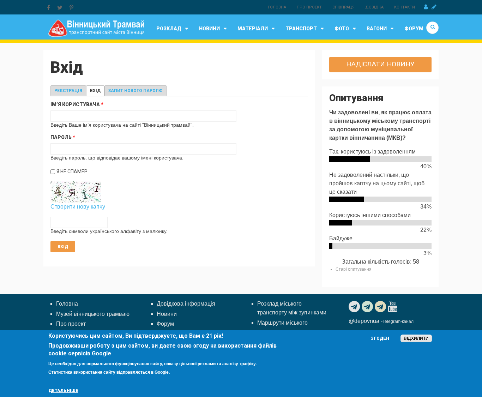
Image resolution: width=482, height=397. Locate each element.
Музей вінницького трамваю (92, 314)
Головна (277, 7)
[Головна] (96, 28)
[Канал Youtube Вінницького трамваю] (393, 306)
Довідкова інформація (186, 304)
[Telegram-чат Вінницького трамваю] (368, 306)
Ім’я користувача (76, 104)
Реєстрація (68, 90)
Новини (209, 28)
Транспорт (301, 28)
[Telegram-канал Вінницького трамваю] (355, 306)
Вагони (377, 28)
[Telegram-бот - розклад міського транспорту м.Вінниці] (381, 306)
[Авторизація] (425, 7)
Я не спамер (72, 171)
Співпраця (343, 7)
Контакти (404, 7)
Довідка (374, 7)
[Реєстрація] (434, 7)
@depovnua (364, 321)
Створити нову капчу (77, 207)
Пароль (62, 137)
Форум (413, 28)
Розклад (168, 28)
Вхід (97, 90)
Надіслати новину (380, 64)
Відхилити (416, 338)
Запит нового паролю (135, 90)
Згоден (380, 338)
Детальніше (63, 391)
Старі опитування (354, 269)
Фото (342, 28)
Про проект (309, 7)
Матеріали (252, 28)
